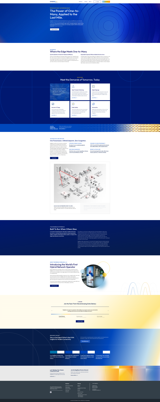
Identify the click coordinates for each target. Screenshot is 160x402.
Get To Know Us (54, 285)
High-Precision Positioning (69, 385)
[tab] (65, 208)
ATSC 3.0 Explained (80, 396)
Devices (86, 1)
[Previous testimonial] (52, 310)
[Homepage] (54, 2)
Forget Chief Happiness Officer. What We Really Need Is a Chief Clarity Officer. (87, 357)
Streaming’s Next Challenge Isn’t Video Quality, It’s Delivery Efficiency (72, 357)
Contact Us (106, 1)
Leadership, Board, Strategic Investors (82, 388)
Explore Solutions (55, 29)
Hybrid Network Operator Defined (82, 394)
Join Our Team (80, 321)
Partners (79, 390)
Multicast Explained (80, 395)
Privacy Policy (88, 400)
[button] (60, 316)
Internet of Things (67, 388)
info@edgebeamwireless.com (96, 390)
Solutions (67, 383)
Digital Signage (67, 387)
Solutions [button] (80, 1)
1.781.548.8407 (94, 389)
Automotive (67, 391)
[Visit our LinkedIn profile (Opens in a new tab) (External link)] (51, 392)
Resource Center (80, 393)
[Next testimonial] (108, 310)
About (79, 385)
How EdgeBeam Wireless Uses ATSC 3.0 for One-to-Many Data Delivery (57, 357)
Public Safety (67, 390)
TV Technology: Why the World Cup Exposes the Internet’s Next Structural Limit (102, 357)
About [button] (90, 1)
